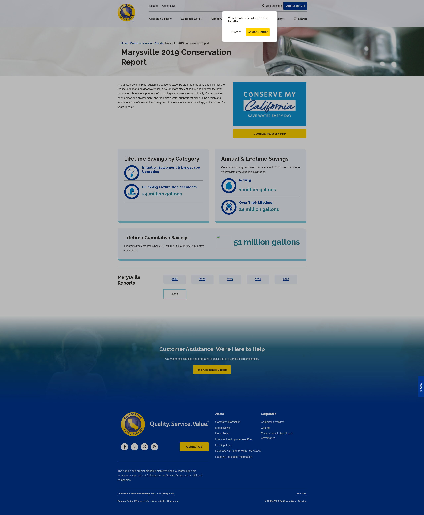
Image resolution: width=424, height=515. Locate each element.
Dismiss (237, 32)
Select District (258, 32)
